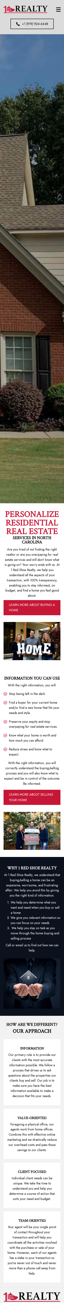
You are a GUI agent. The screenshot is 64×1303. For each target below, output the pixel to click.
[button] (32, 24)
